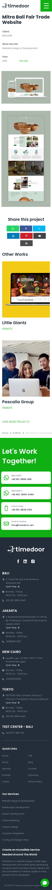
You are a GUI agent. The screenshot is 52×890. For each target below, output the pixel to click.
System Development (13, 813)
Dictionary (33, 775)
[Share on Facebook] (26, 228)
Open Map (11, 586)
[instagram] (33, 561)
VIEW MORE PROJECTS (15, 422)
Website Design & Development (18, 800)
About (5, 762)
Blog (30, 762)
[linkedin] (25, 561)
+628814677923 (13, 641)
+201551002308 (13, 679)
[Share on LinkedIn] (13, 236)
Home (5, 433)
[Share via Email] (39, 236)
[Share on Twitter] (39, 228)
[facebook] (18, 561)
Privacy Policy (35, 781)
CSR (30, 755)
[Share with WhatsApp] (13, 228)
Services (6, 768)
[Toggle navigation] (46, 6)
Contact (32, 768)
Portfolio (17, 433)
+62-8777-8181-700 (15, 732)
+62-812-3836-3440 (15, 600)
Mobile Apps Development (15, 807)
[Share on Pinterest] (26, 236)
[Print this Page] (26, 243)
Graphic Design (10, 826)
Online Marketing (10, 820)
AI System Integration (13, 833)
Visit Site (23, 61)
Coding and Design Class (15, 839)
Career (5, 781)
